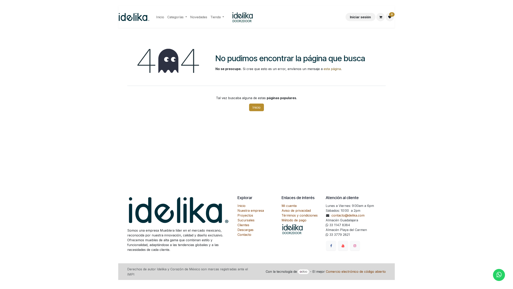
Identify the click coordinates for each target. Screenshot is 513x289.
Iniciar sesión (360, 17)
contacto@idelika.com (348, 215)
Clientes (243, 225)
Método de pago (294, 220)
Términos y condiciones (300, 215)
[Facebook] (331, 245)
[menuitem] (160, 17)
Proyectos (245, 215)
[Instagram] (355, 245)
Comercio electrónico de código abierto (356, 272)
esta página (332, 69)
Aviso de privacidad (296, 211)
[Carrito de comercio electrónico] (380, 17)
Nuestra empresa (250, 211)
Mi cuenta (289, 206)
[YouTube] (343, 245)
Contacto (244, 235)
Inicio (256, 107)
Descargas (245, 230)
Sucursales (245, 220)
